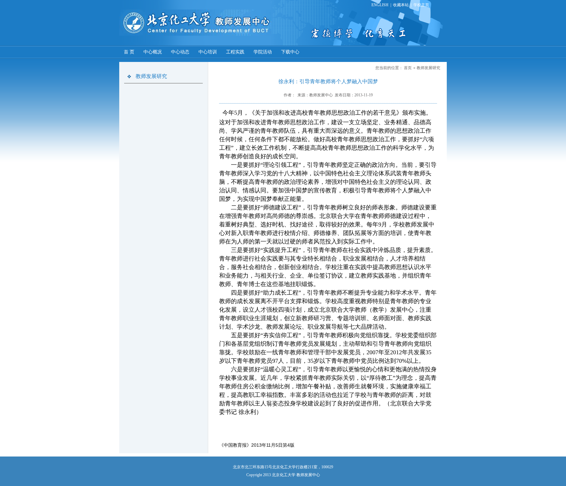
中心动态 (180, 51)
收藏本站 (401, 5)
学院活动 (263, 51)
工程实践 (235, 51)
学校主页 (421, 5)
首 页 (129, 51)
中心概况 (152, 51)
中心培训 (207, 51)
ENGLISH (379, 5)
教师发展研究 (428, 68)
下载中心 (290, 51)
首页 (408, 68)
